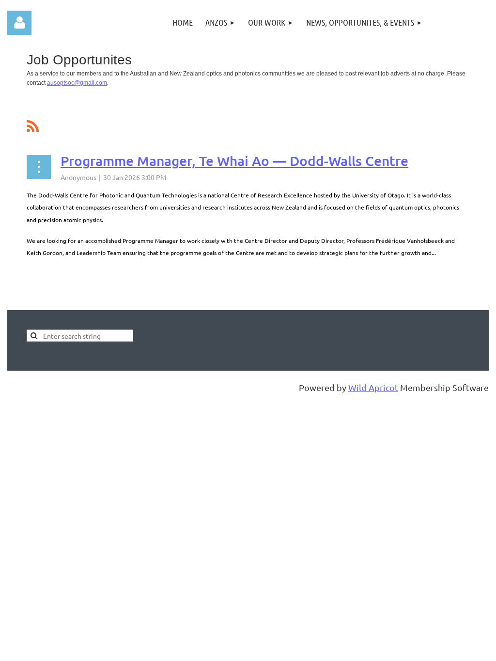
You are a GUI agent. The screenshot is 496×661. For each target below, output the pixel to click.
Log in (19, 23)
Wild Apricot (373, 387)
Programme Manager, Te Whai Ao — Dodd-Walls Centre (234, 160)
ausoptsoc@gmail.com (77, 82)
